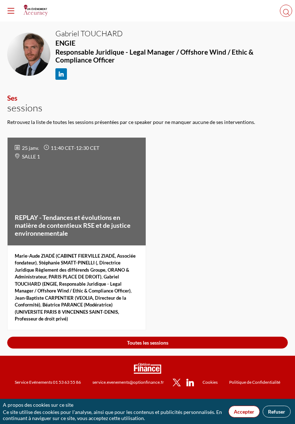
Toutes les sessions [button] (147, 343)
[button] (11, 11)
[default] (210, 382)
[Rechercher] (286, 11)
